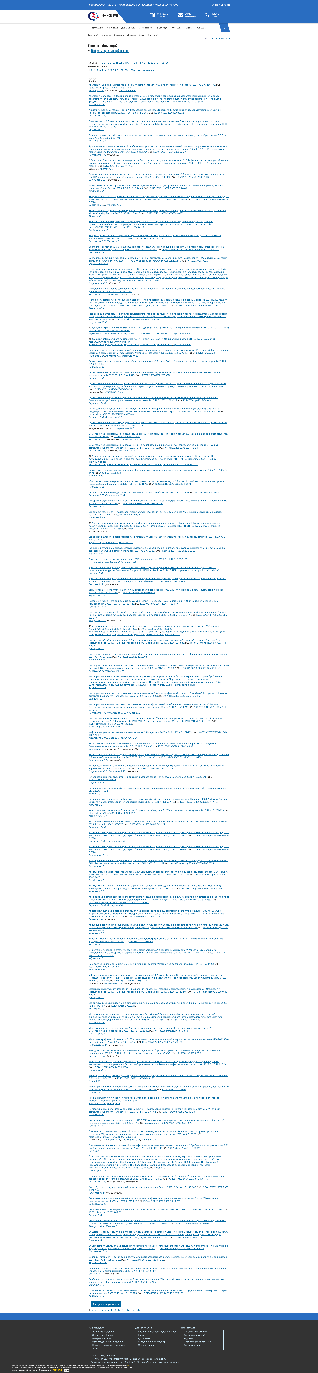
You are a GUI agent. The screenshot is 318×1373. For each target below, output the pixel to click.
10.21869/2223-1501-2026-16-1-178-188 (162, 1293)
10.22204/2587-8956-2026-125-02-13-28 (200, 667)
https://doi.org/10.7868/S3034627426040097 (112, 812)
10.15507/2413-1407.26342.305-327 (147, 824)
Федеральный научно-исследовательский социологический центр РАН (133, 4)
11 (118, 69)
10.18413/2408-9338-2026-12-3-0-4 (179, 1111)
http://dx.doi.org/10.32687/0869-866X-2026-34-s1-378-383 (119, 902)
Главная (92, 34)
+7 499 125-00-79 (218, 17)
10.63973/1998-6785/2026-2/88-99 (175, 746)
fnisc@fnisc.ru (190, 17)
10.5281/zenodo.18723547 (102, 779)
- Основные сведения (102, 1331)
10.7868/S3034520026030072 (169, 112)
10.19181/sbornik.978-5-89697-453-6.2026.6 (139, 319)
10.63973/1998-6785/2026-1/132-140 (159, 603)
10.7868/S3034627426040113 (145, 916)
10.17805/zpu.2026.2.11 (123, 1005)
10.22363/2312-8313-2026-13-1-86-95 (112, 389)
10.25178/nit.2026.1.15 (151, 238)
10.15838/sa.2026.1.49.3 (172, 581)
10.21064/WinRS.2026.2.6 (208, 492)
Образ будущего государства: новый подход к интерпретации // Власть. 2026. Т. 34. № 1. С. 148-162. (142, 1187)
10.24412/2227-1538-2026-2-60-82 (177, 550)
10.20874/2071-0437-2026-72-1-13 (125, 425)
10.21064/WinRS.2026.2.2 (127, 436)
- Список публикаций (194, 1334)
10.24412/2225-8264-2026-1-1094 (110, 1067)
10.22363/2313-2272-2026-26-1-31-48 (172, 483)
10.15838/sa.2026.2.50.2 (188, 1053)
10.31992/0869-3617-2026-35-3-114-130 (181, 757)
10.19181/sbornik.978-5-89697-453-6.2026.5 (196, 305)
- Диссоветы (143, 1338)
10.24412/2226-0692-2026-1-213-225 (161, 1201)
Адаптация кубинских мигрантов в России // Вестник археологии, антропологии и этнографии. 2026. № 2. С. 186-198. (152, 84)
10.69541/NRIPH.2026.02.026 (184, 1019)
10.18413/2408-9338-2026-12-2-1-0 (192, 1223)
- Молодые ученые (147, 1344)
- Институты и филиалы (103, 1334)
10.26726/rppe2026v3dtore (197, 400)
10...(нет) (159, 1167)
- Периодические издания (197, 1341)
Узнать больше (57, 1370)
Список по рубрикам (125, 34)
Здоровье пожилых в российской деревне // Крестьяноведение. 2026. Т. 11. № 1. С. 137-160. (138, 559)
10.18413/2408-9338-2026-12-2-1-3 (155, 768)
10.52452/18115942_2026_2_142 (192, 176)
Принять (66, 1370)
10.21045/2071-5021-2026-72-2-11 (170, 151)
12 (122, 69)
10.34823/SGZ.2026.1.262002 (157, 628)
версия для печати (219, 37)
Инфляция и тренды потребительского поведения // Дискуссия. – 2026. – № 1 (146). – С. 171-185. (140, 732)
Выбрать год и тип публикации (110, 50)
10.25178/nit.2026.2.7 (205, 352)
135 (133, 69)
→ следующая (145, 69)
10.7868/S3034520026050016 (155, 375)
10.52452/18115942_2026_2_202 (131, 980)
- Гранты (141, 1334)
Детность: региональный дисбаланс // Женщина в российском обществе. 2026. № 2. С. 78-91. (139, 492)
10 (114, 69)
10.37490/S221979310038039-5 (139, 592)
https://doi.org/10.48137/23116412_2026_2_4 (167, 1122)
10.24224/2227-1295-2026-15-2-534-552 (162, 1041)
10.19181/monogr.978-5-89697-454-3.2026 (110, 723)
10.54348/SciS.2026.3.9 (141, 941)
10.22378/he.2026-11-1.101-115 (184, 1147)
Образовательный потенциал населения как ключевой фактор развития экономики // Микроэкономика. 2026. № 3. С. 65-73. (156, 1209)
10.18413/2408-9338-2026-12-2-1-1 (182, 447)
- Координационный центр (151, 1341)
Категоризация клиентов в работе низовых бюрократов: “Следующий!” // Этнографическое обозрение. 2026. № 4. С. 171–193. (156, 810)
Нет (131, 528)
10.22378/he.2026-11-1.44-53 (104, 966)
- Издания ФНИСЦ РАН (195, 1331)
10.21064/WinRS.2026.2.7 (129, 514)
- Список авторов (192, 1344)
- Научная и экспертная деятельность (157, 1331)
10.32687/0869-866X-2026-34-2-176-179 (187, 1178)
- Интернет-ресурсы (101, 1338)
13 (126, 69)
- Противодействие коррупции (107, 1341)
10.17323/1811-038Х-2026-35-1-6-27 (164, 213)
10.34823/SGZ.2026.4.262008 (132, 656)
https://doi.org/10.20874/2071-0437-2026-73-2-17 (114, 87)
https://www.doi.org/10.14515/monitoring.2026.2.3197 (190, 249)
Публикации (105, 34)
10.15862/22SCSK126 (133, 227)
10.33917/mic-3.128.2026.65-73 (105, 1212)
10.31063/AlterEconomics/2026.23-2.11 (143, 503)
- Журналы (188, 1338)
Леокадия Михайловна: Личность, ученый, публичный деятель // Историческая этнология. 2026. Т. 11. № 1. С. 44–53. (151, 963)
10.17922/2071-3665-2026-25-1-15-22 (145, 1259)
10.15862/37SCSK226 (197, 260)
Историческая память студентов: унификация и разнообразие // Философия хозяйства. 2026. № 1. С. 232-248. (148, 776)
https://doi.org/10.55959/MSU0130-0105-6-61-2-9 (114, 414)
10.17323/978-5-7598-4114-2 (117, 165)
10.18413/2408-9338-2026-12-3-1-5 (182, 695)
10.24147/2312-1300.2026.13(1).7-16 (198, 801)
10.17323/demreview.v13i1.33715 (171, 1030)
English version (220, 4)
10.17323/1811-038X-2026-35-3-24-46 (168, 188)
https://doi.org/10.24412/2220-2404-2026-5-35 (113, 1136)
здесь (129, 1366)
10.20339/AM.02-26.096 (174, 1089)
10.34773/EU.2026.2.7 (111, 472)
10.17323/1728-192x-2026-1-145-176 (135, 1078)
